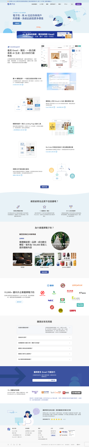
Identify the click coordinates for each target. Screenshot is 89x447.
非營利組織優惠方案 (42, 439)
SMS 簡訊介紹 (60, 107)
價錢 (47, 4)
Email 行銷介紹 (49, 107)
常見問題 (40, 430)
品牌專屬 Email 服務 (29, 430)
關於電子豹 (53, 430)
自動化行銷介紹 (16, 175)
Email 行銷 (14, 430)
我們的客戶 (19, 301)
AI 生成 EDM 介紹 (17, 84)
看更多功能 (44, 187)
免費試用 (78, 4)
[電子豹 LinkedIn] (14, 444)
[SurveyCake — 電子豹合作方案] (63, 435)
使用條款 (72, 444)
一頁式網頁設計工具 (16, 434)
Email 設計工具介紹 (50, 151)
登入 (72, 4)
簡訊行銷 (14, 432)
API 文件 (40, 434)
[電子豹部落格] (8, 444)
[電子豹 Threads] (17, 444)
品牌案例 (21, 238)
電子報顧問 (27, 434)
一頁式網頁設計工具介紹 (18, 129)
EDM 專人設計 (28, 432)
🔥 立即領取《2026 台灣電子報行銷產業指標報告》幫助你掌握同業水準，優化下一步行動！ (29, 1)
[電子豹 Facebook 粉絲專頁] (11, 444)
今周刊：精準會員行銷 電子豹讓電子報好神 (67, 398)
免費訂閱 (53, 380)
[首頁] (11, 4)
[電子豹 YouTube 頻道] (20, 444)
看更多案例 (44, 272)
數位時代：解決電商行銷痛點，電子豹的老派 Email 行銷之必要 (43, 398)
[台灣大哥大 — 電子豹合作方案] (63, 432)
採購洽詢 (53, 435)
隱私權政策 (67, 444)
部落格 (39, 432)
